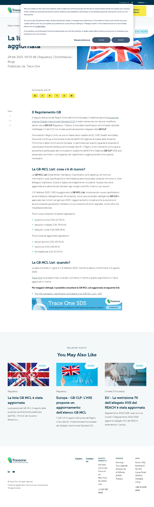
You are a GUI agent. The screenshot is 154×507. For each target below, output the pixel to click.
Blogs (11, 61)
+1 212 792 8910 (103, 491)
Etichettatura (63, 57)
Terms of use (31, 485)
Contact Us (124, 2)
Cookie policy (43, 485)
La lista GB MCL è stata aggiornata (25, 400)
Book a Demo (136, 10)
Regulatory (45, 57)
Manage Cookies (14, 488)
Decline (121, 40)
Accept (101, 40)
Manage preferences (82, 40)
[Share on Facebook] (10, 116)
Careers (78, 458)
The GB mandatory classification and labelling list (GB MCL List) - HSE (68, 293)
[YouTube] (14, 472)
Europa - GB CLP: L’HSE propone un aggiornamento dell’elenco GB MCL (74, 405)
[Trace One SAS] (18, 11)
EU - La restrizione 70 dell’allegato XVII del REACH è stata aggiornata (125, 402)
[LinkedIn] (9, 472)
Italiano (142, 2)
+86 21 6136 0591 (141, 488)
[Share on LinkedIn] (10, 121)
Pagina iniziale (13, 25)
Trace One (33, 66)
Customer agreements (16, 485)
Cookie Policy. (40, 26)
